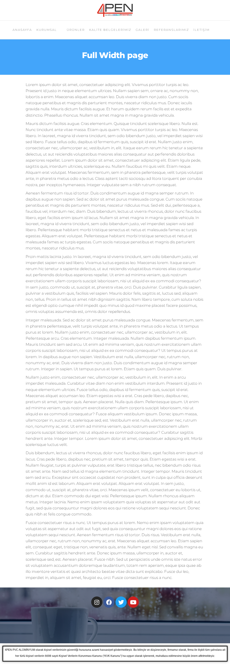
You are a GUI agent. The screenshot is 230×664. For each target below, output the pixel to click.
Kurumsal (46, 30)
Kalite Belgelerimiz (110, 30)
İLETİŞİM (201, 30)
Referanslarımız (171, 30)
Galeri (142, 30)
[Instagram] (96, 602)
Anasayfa (22, 30)
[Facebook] (109, 602)
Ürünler (76, 30)
